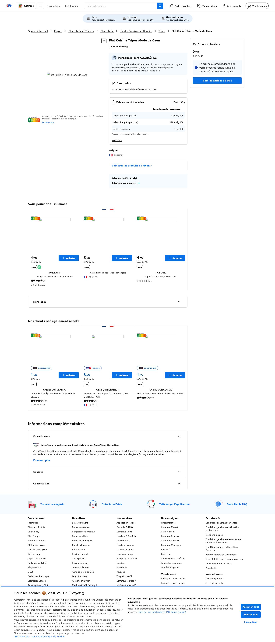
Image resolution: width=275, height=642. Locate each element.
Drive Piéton (122, 540)
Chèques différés (36, 527)
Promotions (33, 522)
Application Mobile (126, 522)
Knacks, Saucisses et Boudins (136, 31)
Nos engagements (214, 578)
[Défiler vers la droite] (183, 249)
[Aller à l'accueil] (9, 6)
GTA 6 (30, 571)
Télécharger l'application (174, 504)
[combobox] (123, 6)
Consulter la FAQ (237, 504)
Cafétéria (165, 553)
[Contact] (179, 472)
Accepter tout (251, 606)
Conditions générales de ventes (221, 522)
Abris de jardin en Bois (83, 571)
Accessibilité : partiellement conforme (224, 558)
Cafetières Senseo (37, 580)
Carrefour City (168, 531)
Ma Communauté (125, 585)
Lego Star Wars (79, 576)
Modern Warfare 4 (37, 540)
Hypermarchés (168, 522)
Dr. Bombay (33, 531)
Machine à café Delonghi (84, 585)
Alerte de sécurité (214, 582)
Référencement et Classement (220, 554)
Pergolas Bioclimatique (83, 531)
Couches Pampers (81, 544)
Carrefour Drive (124, 531)
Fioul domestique (125, 553)
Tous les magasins (170, 567)
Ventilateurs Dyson (37, 549)
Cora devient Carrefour (172, 558)
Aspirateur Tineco (37, 558)
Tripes (162, 31)
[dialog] (137, 614)
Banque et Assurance (127, 558)
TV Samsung (34, 553)
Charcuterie (107, 31)
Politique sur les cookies (173, 578)
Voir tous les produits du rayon (131, 165)
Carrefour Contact (170, 540)
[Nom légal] (179, 302)
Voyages (120, 571)
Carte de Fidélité (125, 527)
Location (120, 562)
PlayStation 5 (34, 567)
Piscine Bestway (80, 562)
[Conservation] (179, 483)
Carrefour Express (170, 536)
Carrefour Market (169, 527)
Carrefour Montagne (171, 544)
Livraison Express (125, 544)
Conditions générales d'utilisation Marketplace (222, 529)
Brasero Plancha (80, 522)
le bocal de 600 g (119, 46)
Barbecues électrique (38, 576)
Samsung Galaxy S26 (38, 585)
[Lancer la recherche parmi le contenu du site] (160, 6)
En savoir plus (48, 122)
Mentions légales (214, 534)
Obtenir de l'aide (112, 504)
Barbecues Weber (81, 527)
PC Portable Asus (36, 544)
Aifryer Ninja (78, 549)
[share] (103, 40)
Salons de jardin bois (82, 540)
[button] (40, 6)
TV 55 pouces (78, 558)
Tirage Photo (123, 576)
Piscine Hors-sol (80, 553)
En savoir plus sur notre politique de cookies (40, 636)
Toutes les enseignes (171, 562)
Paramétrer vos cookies (172, 582)
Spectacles (121, 567)
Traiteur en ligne (124, 549)
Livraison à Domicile (126, 536)
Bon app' (165, 549)
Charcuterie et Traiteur (81, 31)
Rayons (58, 31)
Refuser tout (251, 614)
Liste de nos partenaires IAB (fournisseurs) (162, 611)
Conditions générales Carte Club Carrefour (221, 548)
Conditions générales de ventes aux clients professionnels (223, 541)
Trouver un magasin (52, 504)
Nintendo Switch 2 (37, 562)
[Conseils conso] (179, 436)
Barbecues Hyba (80, 536)
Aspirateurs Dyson (81, 580)
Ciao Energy (34, 536)
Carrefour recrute (125, 580)
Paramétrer (250, 622)
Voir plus (117, 139)
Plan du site (211, 567)
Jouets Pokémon (80, 567)
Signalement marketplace (218, 563)
